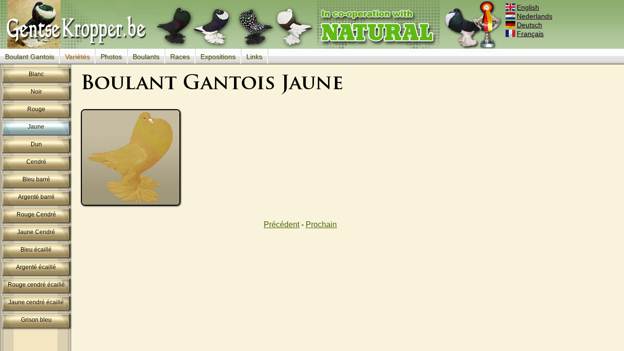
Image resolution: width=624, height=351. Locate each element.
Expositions (217, 56)
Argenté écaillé (36, 267)
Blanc (36, 74)
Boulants (146, 56)
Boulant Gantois (29, 56)
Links (254, 56)
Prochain (321, 224)
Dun (36, 144)
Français (530, 34)
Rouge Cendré (36, 214)
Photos (111, 56)
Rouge (36, 109)
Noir (36, 91)
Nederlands (534, 16)
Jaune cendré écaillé (36, 302)
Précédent (281, 224)
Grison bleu (36, 319)
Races (180, 56)
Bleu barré (36, 179)
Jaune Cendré (36, 232)
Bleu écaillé (36, 249)
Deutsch (529, 25)
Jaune (36, 126)
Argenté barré (36, 197)
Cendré (36, 161)
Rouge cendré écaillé (36, 284)
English (528, 7)
